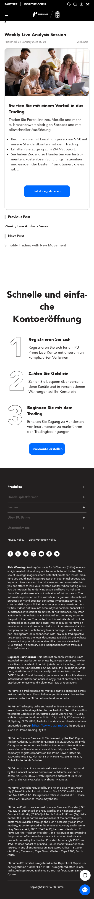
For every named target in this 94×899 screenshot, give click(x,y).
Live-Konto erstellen (47, 449)
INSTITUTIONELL (35, 4)
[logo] (50, 15)
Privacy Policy (16, 540)
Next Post (16, 235)
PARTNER (11, 4)
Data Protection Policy (42, 540)
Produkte (15, 487)
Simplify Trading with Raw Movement (35, 245)
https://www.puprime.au (49, 725)
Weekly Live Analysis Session (28, 226)
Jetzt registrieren (47, 191)
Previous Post (19, 216)
